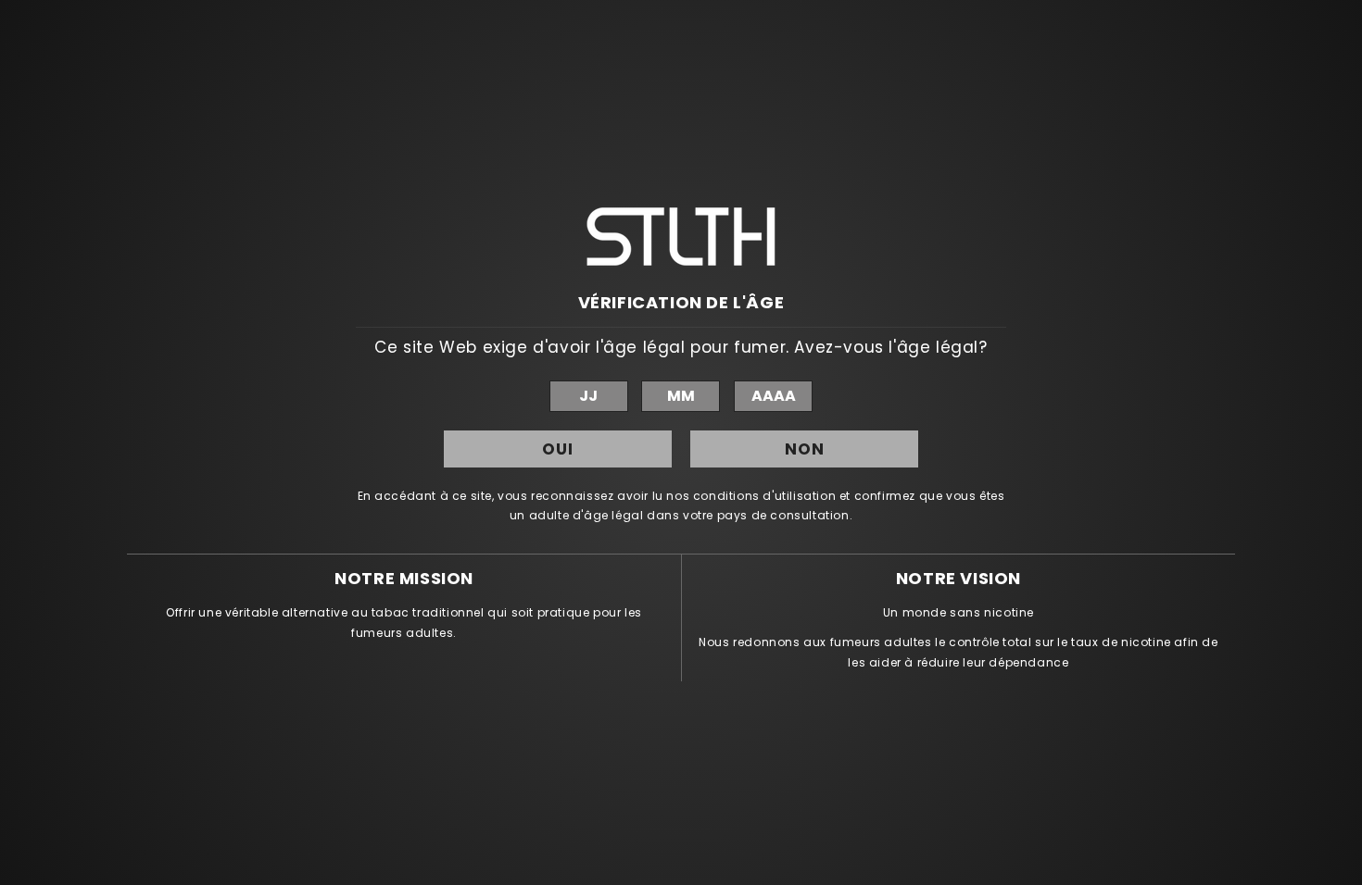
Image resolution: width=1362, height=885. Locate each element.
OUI (558, 449)
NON (805, 449)
